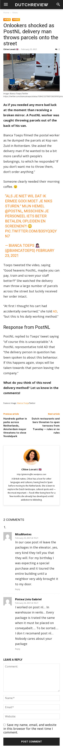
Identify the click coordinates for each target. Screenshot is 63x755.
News (15, 12)
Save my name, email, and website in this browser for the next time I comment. (29, 728)
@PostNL (13, 211)
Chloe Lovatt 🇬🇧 (10, 49)
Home (6, 12)
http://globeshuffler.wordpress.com (31, 474)
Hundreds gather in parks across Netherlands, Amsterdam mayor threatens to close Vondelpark (15, 427)
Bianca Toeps (23, 403)
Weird (16, 19)
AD (55, 311)
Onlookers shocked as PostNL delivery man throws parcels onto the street (30, 34)
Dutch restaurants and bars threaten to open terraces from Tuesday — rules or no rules (46, 425)
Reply (17, 589)
